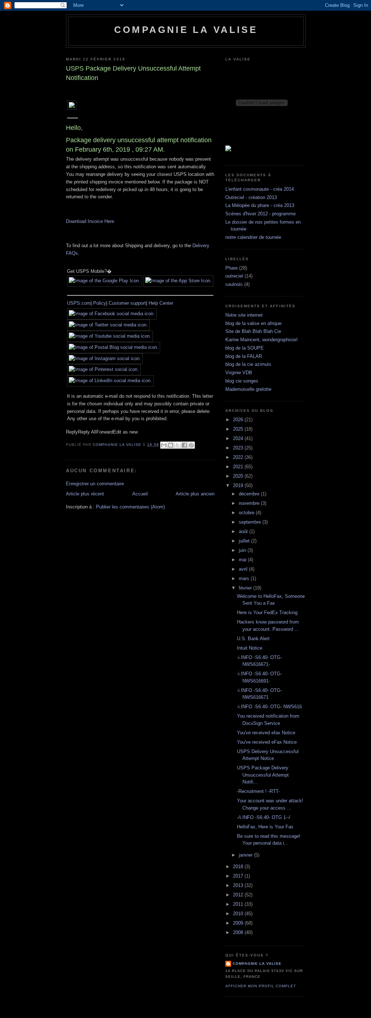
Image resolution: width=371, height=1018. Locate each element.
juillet (245, 541)
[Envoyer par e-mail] (163, 445)
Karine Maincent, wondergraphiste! (261, 339)
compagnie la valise (257, 964)
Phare (231, 268)
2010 (239, 913)
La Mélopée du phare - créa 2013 (259, 205)
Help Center (161, 303)
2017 (239, 876)
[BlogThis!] (170, 445)
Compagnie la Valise (186, 29)
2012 (239, 894)
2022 (239, 457)
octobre (247, 512)
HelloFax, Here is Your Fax (265, 826)
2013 (239, 885)
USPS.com (79, 303)
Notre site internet (244, 315)
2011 (239, 904)
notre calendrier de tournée (253, 237)
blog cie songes (241, 381)
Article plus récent (85, 494)
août (244, 531)
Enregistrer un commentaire (95, 483)
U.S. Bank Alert (253, 638)
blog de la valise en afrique (253, 323)
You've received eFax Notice (267, 742)
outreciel (234, 276)
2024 (239, 438)
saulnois (234, 284)
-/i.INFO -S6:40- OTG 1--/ (263, 817)
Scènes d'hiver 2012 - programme (260, 213)
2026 (239, 419)
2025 (239, 429)
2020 (239, 476)
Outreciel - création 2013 (251, 197)
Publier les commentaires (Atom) (130, 507)
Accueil (140, 494)
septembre (250, 522)
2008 (239, 932)
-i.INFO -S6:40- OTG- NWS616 (269, 706)
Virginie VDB (238, 372)
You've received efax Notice (266, 732)
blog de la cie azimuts (248, 364)
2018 (239, 866)
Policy (99, 303)
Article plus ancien (195, 494)
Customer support (127, 303)
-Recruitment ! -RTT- (258, 791)
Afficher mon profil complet (260, 986)
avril (244, 569)
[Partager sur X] (177, 445)
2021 (239, 466)
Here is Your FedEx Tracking (267, 612)
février (246, 588)
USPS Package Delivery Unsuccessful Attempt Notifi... (263, 775)
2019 (239, 485)
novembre (250, 503)
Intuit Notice (249, 648)
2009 (239, 923)
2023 (239, 448)
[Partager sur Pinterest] (191, 445)
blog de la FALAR (243, 356)
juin (243, 550)
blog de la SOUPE (244, 348)
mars (245, 578)
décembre (250, 494)
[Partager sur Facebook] (184, 445)
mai (243, 559)
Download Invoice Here (90, 221)
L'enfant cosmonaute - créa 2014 (259, 189)
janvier (246, 855)
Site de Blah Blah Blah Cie (253, 331)
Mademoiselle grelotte (248, 389)
